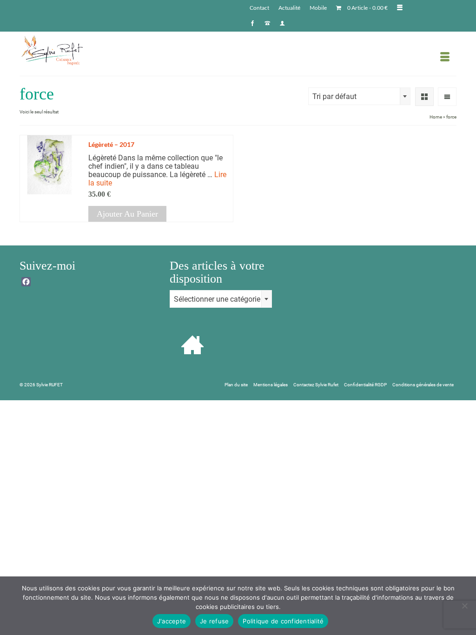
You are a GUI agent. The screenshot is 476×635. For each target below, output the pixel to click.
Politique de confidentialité (283, 621)
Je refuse (214, 621)
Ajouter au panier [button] (127, 213)
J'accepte (171, 621)
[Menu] (444, 57)
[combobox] (359, 96)
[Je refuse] (464, 605)
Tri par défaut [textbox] (334, 96)
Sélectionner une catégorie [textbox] (217, 299)
